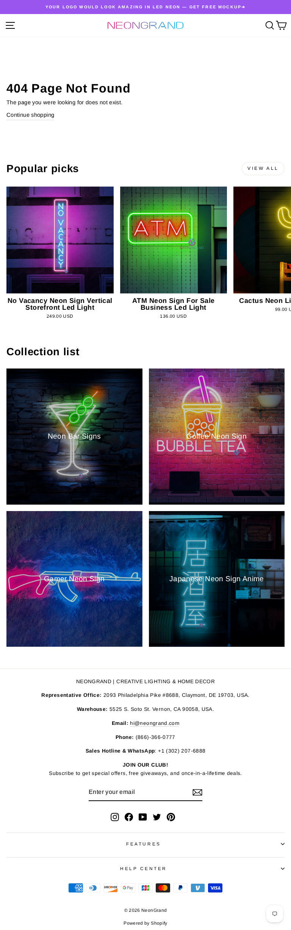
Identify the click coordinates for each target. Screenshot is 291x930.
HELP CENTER (143, 868)
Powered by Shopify (145, 923)
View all (263, 168)
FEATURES (143, 843)
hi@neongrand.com (154, 723)
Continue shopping (30, 115)
